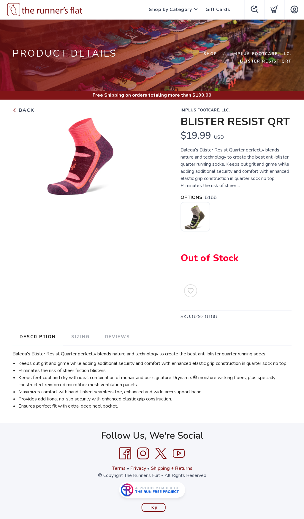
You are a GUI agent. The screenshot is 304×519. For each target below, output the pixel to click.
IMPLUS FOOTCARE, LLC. (262, 54)
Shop (210, 54)
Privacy (138, 468)
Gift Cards (217, 9)
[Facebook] (125, 453)
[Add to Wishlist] (190, 290)
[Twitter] (161, 453)
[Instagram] (143, 453)
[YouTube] (179, 453)
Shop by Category (170, 9)
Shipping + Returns (171, 468)
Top (153, 507)
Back (25, 110)
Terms (119, 468)
